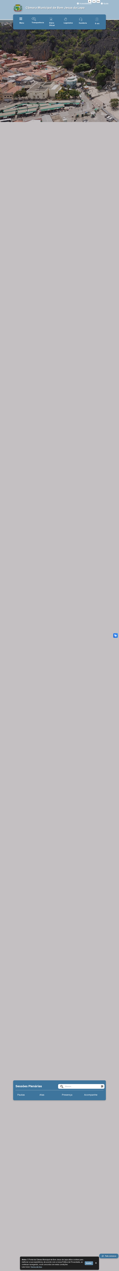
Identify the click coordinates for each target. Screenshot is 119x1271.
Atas (42, 1094)
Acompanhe (90, 1094)
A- (90, 1)
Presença (67, 1094)
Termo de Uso (36, 1267)
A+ (98, 1)
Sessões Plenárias (28, 1086)
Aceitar (89, 1263)
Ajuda (105, 3)
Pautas (21, 1094)
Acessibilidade (85, 3)
